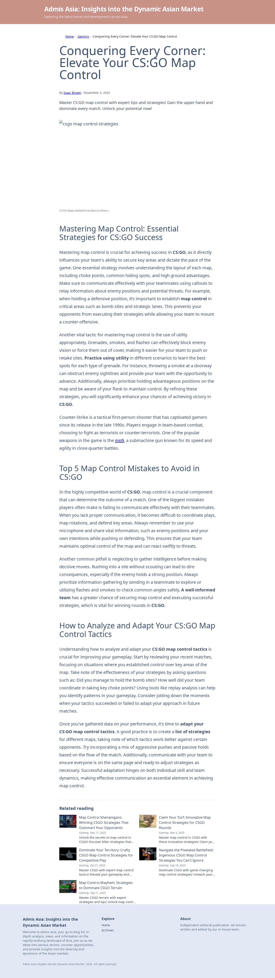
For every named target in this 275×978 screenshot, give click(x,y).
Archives (108, 930)
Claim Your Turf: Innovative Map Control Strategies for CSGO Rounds (185, 822)
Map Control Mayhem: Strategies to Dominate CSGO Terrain (106, 885)
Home (69, 36)
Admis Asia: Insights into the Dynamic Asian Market (124, 9)
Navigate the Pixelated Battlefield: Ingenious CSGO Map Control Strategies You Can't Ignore (186, 855)
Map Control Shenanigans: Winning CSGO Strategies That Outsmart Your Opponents (103, 822)
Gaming (83, 36)
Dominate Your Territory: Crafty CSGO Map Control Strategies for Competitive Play (106, 855)
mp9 (119, 440)
